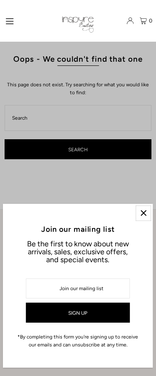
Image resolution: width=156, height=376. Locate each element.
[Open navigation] (29, 20)
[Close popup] (143, 213)
